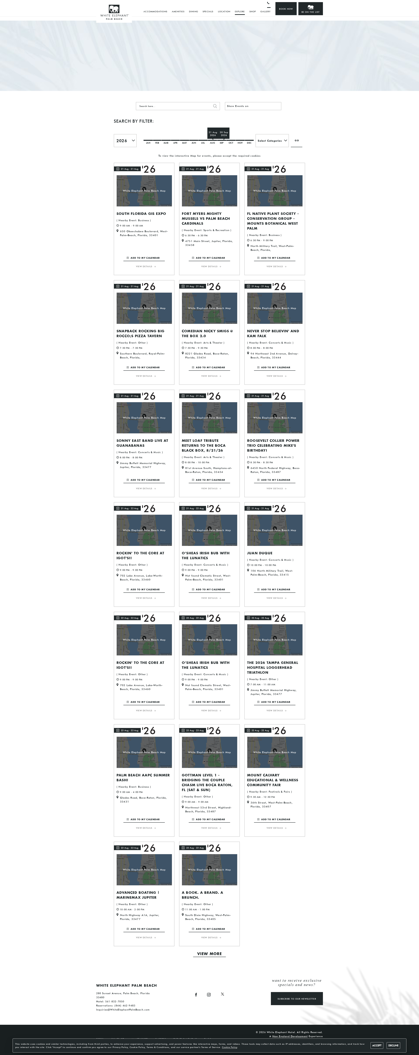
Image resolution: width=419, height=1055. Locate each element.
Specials (208, 11)
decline (393, 1045)
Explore (240, 11)
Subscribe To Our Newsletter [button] (297, 998)
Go (297, 141)
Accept (377, 1045)
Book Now (286, 9)
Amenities (178, 11)
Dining (193, 11)
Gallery (265, 11)
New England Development (290, 1036)
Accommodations (155, 11)
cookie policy (229, 1047)
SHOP (252, 11)
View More (209, 954)
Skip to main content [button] (17, 2)
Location (224, 11)
